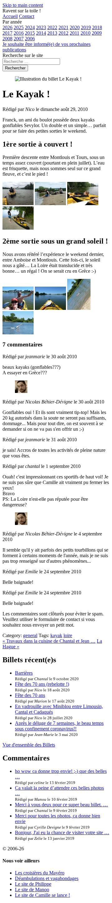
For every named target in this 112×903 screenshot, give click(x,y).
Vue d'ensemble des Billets (28, 744)
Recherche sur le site (22, 55)
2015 (30, 33)
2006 (30, 38)
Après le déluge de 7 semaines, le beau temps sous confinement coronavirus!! (59, 725)
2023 (41, 27)
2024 (30, 27)
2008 (7, 38)
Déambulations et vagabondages (46, 878)
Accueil (10, 16)
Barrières (24, 673)
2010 (86, 33)
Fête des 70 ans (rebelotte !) (42, 684)
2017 (7, 33)
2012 (63, 33)
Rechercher (15, 68)
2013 (52, 33)
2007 (19, 38)
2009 (97, 33)
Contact (26, 16)
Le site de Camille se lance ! (42, 895)
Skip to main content (22, 5)
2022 (52, 27)
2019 (86, 27)
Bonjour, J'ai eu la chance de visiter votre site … (62, 832)
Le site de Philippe (33, 884)
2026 (7, 27)
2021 (63, 27)
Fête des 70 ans (30, 695)
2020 (75, 27)
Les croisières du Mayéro (39, 872)
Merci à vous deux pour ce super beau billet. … (61, 804)
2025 (19, 27)
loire (67, 635)
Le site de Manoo (32, 889)
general (30, 635)
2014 (41, 33)
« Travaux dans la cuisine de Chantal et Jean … (49, 641)
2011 (74, 33)
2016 (19, 33)
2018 (97, 27)
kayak (56, 635)
